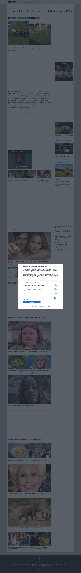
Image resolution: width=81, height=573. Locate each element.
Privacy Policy (47, 306)
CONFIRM (32, 302)
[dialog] (40, 286)
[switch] (55, 285)
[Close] (61, 266)
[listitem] (40, 282)
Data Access (40, 306)
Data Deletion (33, 306)
